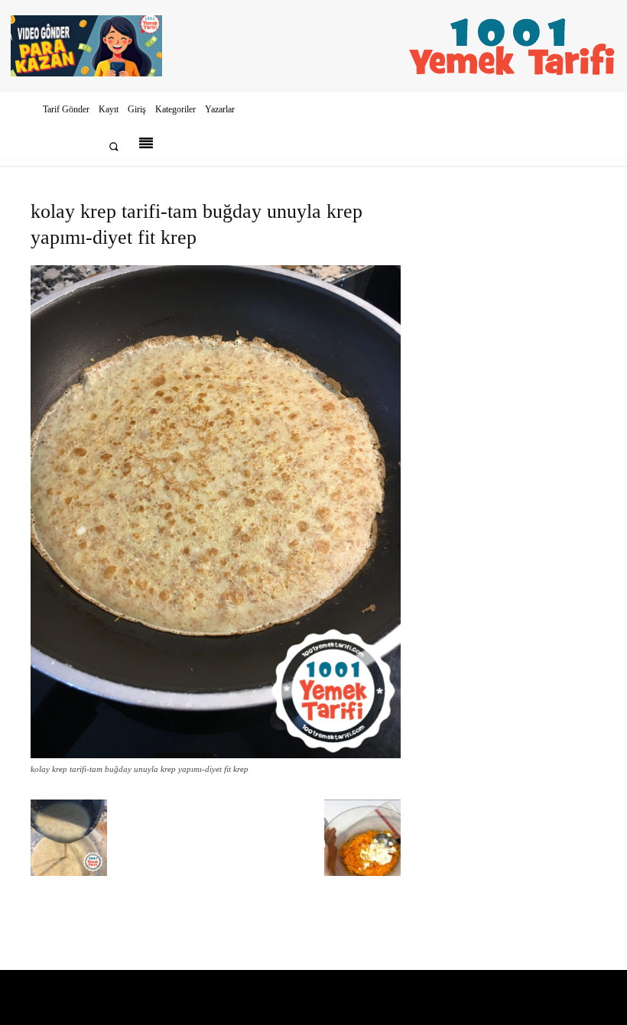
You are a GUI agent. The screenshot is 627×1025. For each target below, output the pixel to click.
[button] (113, 146)
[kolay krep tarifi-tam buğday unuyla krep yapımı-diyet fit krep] (216, 755)
